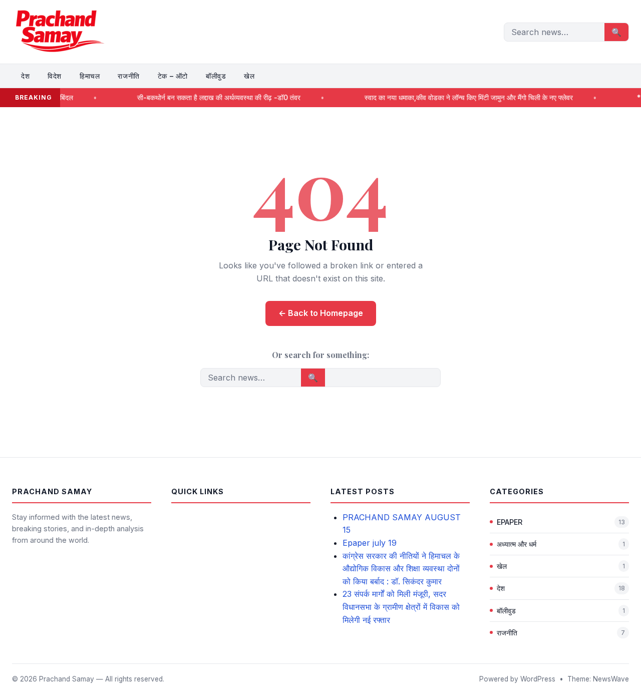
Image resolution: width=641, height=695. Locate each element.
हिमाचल (90, 76)
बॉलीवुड (216, 76)
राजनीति (128, 76)
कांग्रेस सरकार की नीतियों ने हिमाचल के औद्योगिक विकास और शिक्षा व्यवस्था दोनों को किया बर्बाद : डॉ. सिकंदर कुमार (401, 568)
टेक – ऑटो (173, 76)
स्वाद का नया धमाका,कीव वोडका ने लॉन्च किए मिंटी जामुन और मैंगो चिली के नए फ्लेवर (453, 97)
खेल (249, 76)
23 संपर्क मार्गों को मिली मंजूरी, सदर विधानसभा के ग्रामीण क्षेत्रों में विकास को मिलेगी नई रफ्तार (401, 606)
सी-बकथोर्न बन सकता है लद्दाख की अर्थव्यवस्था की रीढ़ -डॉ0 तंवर (203, 97)
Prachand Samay (66, 679)
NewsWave (611, 679)
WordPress (537, 679)
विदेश (55, 76)
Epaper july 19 (370, 543)
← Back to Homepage (320, 313)
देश (25, 76)
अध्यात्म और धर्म (516, 544)
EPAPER (509, 522)
